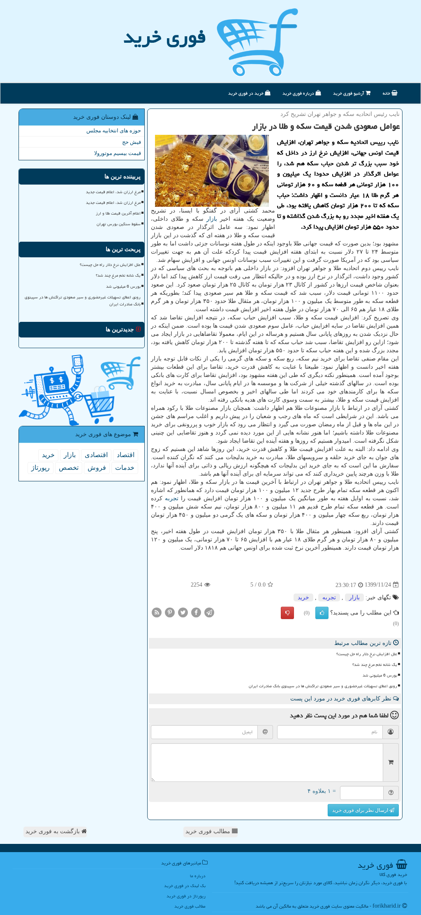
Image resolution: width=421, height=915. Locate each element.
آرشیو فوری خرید (349, 93)
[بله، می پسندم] (321, 613)
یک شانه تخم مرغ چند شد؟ (374, 665)
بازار (211, 219)
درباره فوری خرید (298, 93)
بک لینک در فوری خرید (185, 885)
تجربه (171, 498)
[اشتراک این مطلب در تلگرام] (209, 612)
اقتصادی (96, 454)
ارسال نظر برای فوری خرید (360, 810)
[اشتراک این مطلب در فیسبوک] (196, 612)
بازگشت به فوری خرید (53, 831)
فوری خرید (164, 36)
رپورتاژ (40, 467)
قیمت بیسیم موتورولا (117, 153)
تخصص (69, 467)
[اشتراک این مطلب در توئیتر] (183, 612)
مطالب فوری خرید (208, 831)
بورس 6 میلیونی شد (380, 675)
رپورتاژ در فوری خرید (186, 896)
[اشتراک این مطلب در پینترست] (170, 612)
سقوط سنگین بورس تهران (119, 224)
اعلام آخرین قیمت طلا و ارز (118, 213)
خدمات (124, 467)
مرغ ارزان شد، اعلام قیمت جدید (113, 192)
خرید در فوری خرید (246, 93)
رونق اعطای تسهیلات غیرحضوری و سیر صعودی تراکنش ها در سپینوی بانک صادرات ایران (323, 686)
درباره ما (198, 875)
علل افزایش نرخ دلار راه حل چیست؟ (366, 654)
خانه (387, 93)
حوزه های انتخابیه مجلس (113, 130)
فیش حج (131, 142)
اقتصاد (125, 454)
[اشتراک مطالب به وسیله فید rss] (156, 612)
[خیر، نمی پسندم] (287, 613)
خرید (303, 597)
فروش (97, 467)
